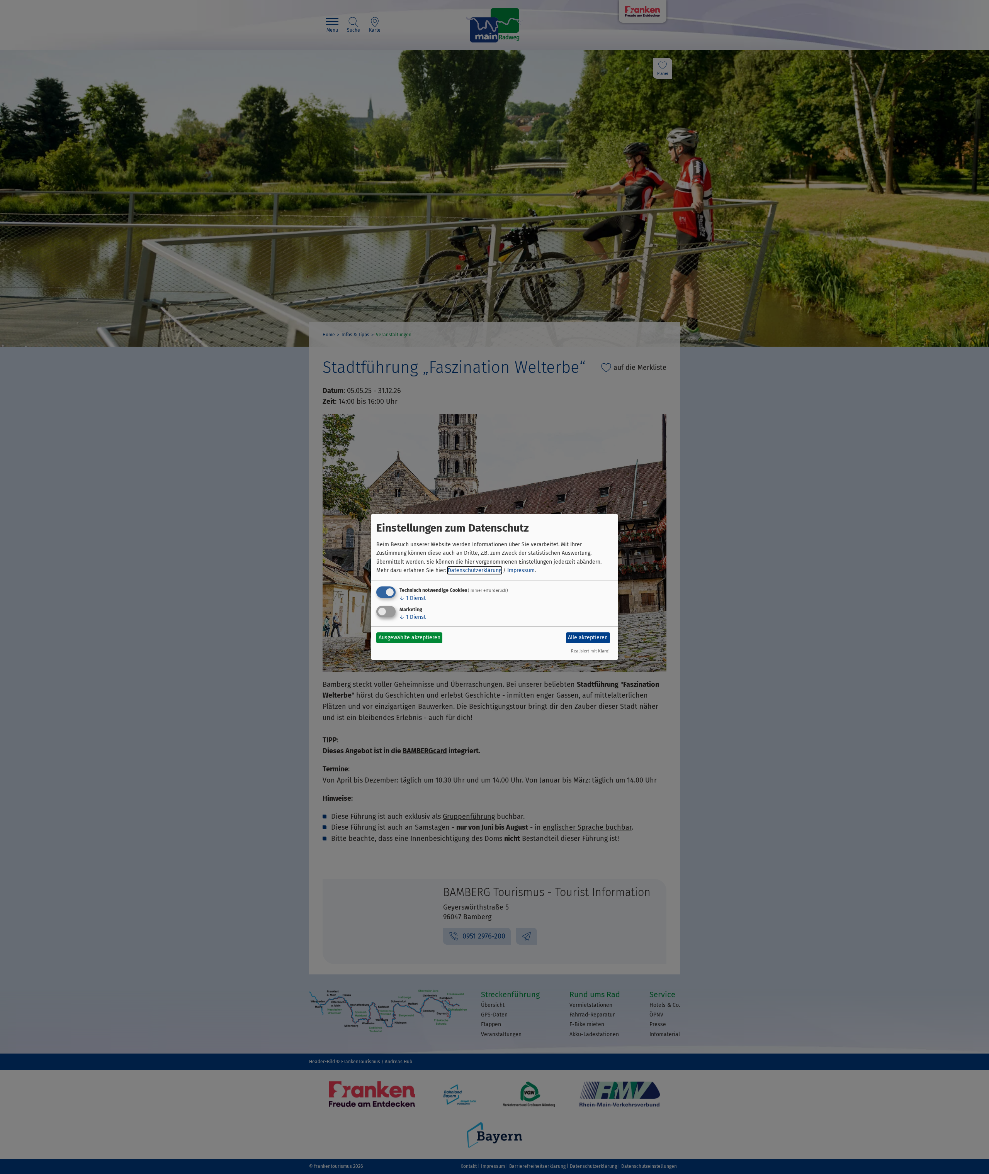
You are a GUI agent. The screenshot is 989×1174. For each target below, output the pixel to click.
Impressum (521, 570)
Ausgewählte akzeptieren (409, 637)
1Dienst (412, 598)
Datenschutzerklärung (474, 570)
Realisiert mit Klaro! (590, 651)
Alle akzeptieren (588, 637)
